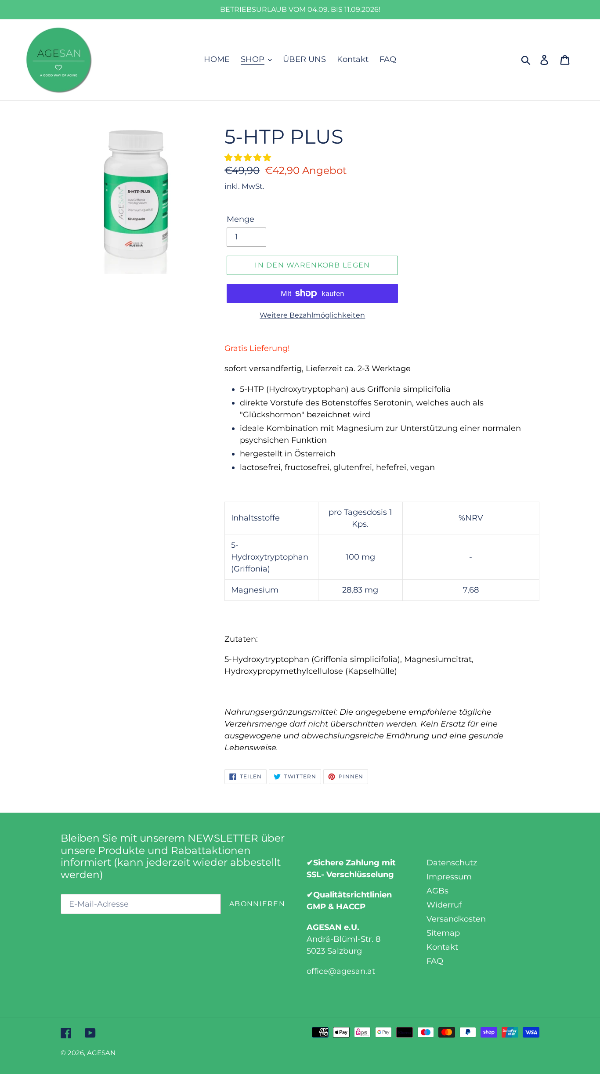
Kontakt (442, 947)
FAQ (435, 961)
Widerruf (444, 905)
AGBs (437, 891)
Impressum (449, 877)
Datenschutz (452, 863)
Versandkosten (456, 919)
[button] (248, 158)
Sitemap (443, 933)
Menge (240, 219)
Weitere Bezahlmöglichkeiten (312, 315)
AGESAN (101, 1053)
